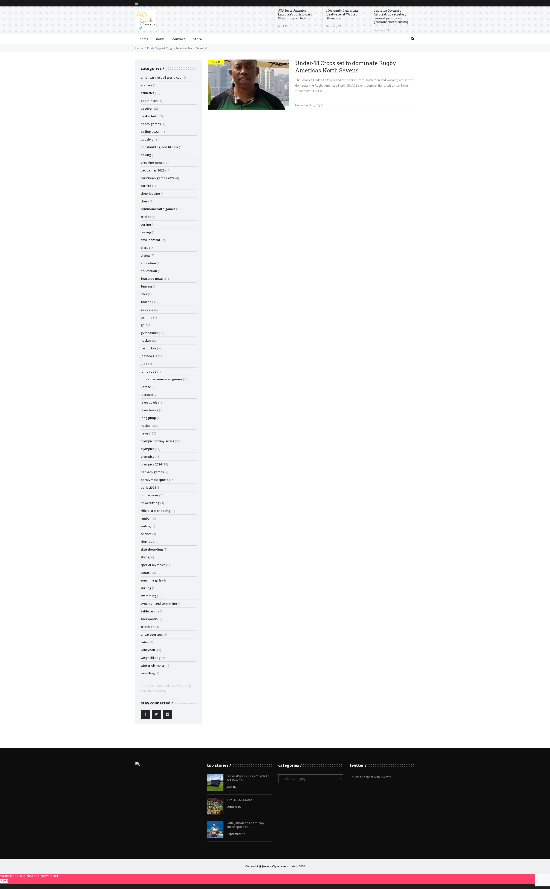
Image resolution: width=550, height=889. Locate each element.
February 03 (333, 26)
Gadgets (147, 310)
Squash (146, 573)
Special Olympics (153, 565)
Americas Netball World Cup (161, 77)
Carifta (146, 186)
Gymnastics (149, 333)
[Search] (412, 39)
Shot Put (147, 542)
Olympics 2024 (151, 464)
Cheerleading (150, 193)
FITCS (144, 294)
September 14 (236, 834)
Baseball (147, 108)
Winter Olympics (153, 665)
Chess (145, 201)
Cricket (146, 217)
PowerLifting (150, 503)
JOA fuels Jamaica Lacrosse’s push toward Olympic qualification (295, 14)
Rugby (145, 518)
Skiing (145, 557)
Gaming (146, 317)
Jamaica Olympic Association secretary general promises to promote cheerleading (391, 16)
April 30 (282, 26)
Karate (146, 387)
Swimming (148, 596)
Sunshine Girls (151, 580)
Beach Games (151, 124)
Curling (146, 224)
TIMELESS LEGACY (240, 800)
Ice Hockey (148, 348)
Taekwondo (149, 619)
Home (139, 48)
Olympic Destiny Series (157, 441)
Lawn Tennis (149, 410)
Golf (144, 325)
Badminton (149, 101)
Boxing (146, 155)
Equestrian (149, 271)
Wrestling (148, 673)
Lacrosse (147, 395)
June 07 (231, 787)
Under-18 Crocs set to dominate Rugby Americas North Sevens (345, 66)
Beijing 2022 (150, 132)
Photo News (149, 495)
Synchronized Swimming (159, 603)
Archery (146, 85)
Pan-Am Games (152, 472)
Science (146, 534)
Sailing (146, 526)
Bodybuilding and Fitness (159, 147)
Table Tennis (150, 611)
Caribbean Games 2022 (157, 178)
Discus (145, 248)
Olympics (147, 449)
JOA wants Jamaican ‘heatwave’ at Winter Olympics (342, 14)
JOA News (147, 356)
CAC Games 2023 (152, 170)
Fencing (146, 286)
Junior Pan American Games (161, 379)
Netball (146, 426)
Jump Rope (148, 371)
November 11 (304, 105)
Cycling (146, 232)
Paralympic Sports (154, 480)
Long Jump (148, 418)
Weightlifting (150, 658)
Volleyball (148, 650)
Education (148, 263)
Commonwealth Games (158, 209)
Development (150, 240)
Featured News (152, 279)
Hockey (146, 340)
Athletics (147, 93)
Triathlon (147, 627)
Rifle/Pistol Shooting (156, 511)
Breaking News (151, 163)
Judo (144, 364)
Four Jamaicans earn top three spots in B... (245, 825)
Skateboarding (152, 549)
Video (145, 642)
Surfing (146, 588)
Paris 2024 (148, 487)
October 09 (234, 807)
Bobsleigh (148, 139)
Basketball (149, 116)
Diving (145, 255)
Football (147, 302)
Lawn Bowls (149, 402)
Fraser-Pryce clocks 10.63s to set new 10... (248, 778)
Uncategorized (152, 634)
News (144, 433)
